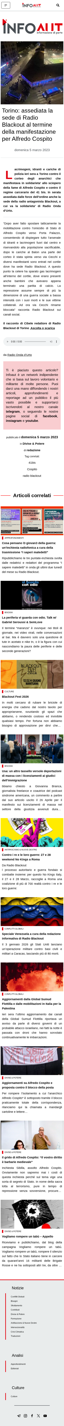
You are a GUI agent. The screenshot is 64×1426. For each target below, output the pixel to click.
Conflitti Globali (14, 929)
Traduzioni (15, 1336)
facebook (50, 416)
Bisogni (9, 612)
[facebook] (32, 1416)
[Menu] (5, 5)
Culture (9, 691)
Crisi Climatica (17, 1332)
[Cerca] (57, 5)
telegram (13, 411)
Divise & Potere (33, 443)
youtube (31, 421)
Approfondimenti (14, 538)
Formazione (16, 1319)
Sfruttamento (16, 1305)
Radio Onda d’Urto (19, 355)
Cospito (32, 469)
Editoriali (15, 1368)
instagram (14, 421)
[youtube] (45, 1416)
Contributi (15, 1310)
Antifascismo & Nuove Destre (21, 850)
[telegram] (19, 1416)
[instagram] (25, 1416)
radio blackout (32, 475)
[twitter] (38, 1416)
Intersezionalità (17, 1327)
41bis (32, 462)
